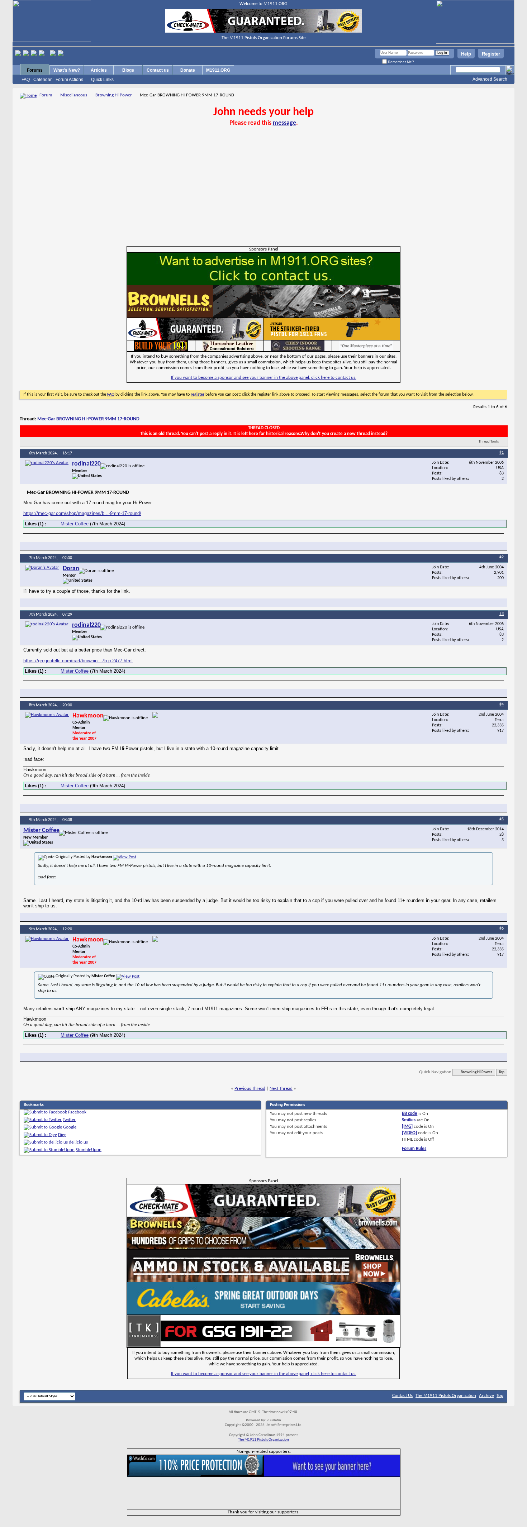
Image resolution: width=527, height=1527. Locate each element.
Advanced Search (490, 79)
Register (491, 54)
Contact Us (402, 1395)
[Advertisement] (263, 192)
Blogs (128, 70)
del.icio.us (78, 1142)
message (284, 123)
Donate (187, 70)
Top (501, 1072)
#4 (501, 704)
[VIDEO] (409, 1133)
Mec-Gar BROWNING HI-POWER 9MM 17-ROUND (88, 419)
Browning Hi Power (113, 95)
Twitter (69, 1119)
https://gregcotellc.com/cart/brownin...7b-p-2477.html (78, 660)
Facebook (77, 1112)
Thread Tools (489, 442)
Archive (486, 1395)
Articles (99, 70)
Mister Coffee (75, 523)
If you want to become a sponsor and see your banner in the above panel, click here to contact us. (263, 377)
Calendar (42, 79)
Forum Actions (69, 79)
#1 (501, 452)
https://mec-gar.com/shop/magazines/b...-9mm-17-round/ (82, 513)
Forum (45, 95)
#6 (501, 928)
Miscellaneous (73, 95)
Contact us (158, 70)
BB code (409, 1113)
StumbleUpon (88, 1149)
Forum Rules (414, 1148)
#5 (501, 819)
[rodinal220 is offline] (46, 463)
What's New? (66, 70)
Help (466, 54)
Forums (35, 70)
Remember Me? (400, 62)
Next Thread (281, 1088)
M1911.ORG (218, 70)
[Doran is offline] (42, 568)
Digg (62, 1134)
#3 (501, 614)
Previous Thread (249, 1088)
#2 (501, 557)
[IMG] (407, 1126)
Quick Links (102, 79)
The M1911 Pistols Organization (446, 1395)
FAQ (26, 79)
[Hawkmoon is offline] (47, 715)
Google (69, 1127)
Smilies (409, 1120)
